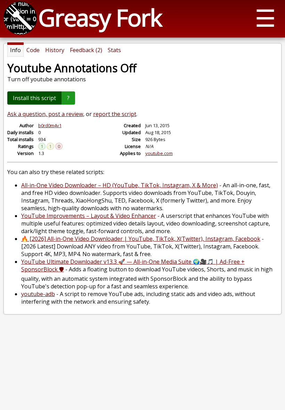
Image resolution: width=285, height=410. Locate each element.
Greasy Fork (100, 17)
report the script (114, 114)
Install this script (34, 98)
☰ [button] (265, 17)
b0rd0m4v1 (50, 125)
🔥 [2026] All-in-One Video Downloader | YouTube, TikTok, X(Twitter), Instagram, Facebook (140, 239)
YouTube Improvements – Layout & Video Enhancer (88, 216)
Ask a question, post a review (45, 114)
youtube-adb (38, 294)
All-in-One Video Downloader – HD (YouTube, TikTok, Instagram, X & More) (119, 185)
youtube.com (159, 153)
